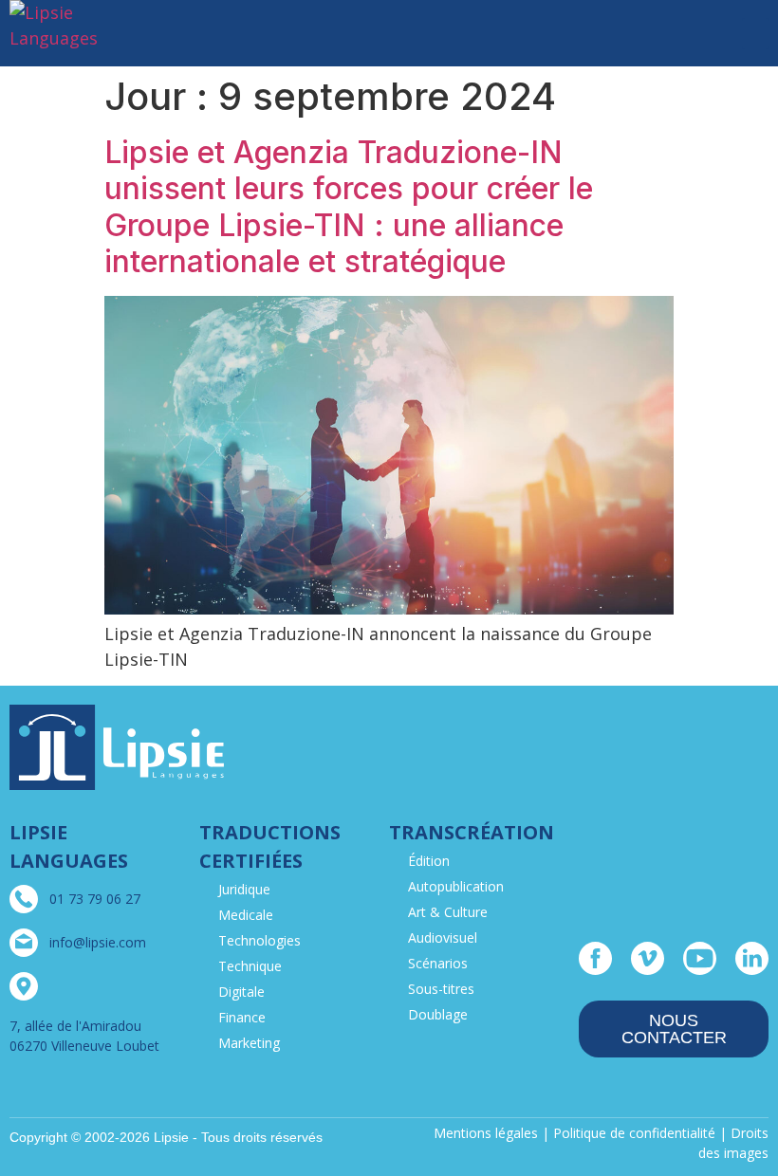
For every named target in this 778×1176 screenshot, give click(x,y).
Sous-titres (441, 989)
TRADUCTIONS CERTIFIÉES (270, 846)
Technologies (259, 940)
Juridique (244, 889)
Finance (242, 1017)
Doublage (438, 1014)
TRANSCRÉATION (471, 832)
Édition (429, 861)
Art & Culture (448, 912)
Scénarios (438, 963)
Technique (250, 966)
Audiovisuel (442, 937)
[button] (755, 33)
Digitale (241, 992)
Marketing (249, 1043)
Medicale (245, 915)
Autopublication (456, 886)
